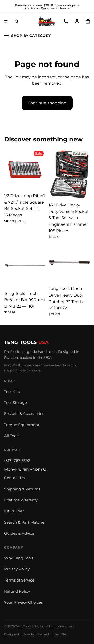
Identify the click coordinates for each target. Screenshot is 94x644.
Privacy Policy (17, 569)
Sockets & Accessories (24, 413)
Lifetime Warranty (21, 500)
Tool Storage (15, 402)
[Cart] (87, 21)
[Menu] (6, 21)
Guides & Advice (19, 533)
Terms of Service (19, 580)
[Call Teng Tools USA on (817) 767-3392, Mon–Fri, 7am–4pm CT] (65, 21)
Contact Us (14, 478)
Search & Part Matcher (25, 522)
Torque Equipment (21, 425)
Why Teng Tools (18, 558)
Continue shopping (47, 103)
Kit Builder (14, 511)
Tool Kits (12, 391)
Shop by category (31, 35)
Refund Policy (17, 591)
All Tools (11, 436)
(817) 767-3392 (17, 460)
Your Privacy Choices (23, 602)
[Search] (16, 21)
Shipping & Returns (22, 489)
